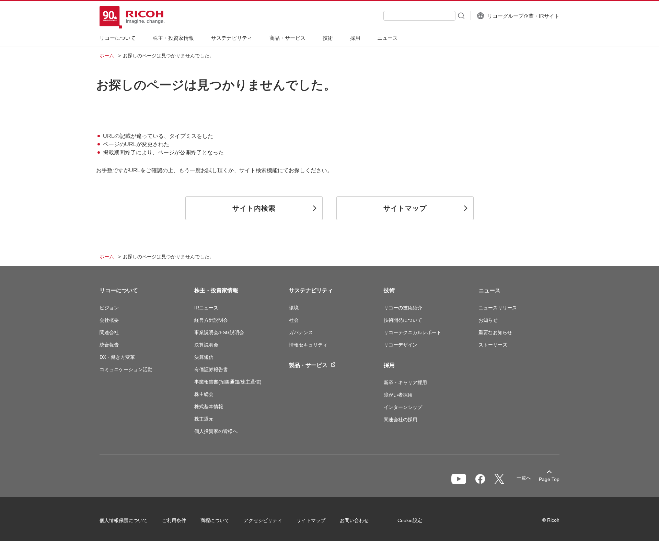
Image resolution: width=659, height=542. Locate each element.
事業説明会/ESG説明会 (219, 332)
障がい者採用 (398, 395)
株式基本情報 (208, 406)
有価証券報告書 (211, 369)
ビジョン (109, 307)
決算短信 (203, 357)
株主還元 (203, 419)
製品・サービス (308, 365)
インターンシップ (403, 407)
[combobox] (419, 16)
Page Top (549, 479)
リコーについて (119, 290)
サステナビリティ (311, 290)
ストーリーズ (492, 344)
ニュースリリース (497, 307)
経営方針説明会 (211, 320)
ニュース (489, 290)
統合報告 (109, 344)
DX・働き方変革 (117, 357)
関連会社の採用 (400, 419)
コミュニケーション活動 (126, 369)
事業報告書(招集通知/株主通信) (228, 382)
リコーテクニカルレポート (412, 332)
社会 (294, 320)
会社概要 (109, 320)
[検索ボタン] (460, 15)
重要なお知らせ (495, 332)
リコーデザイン (400, 344)
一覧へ (524, 478)
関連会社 (109, 332)
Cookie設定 (409, 520)
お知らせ (488, 320)
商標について (214, 520)
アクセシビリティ (263, 520)
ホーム (107, 55)
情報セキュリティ (308, 344)
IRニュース (206, 307)
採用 (389, 365)
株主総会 (203, 394)
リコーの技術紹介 (403, 307)
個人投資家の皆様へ (216, 431)
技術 (389, 290)
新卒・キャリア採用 (405, 382)
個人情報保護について (124, 520)
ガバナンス (301, 332)
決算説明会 (206, 344)
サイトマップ (311, 520)
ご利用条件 (174, 520)
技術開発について (403, 320)
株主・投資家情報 (216, 290)
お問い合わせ (354, 520)
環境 (294, 307)
